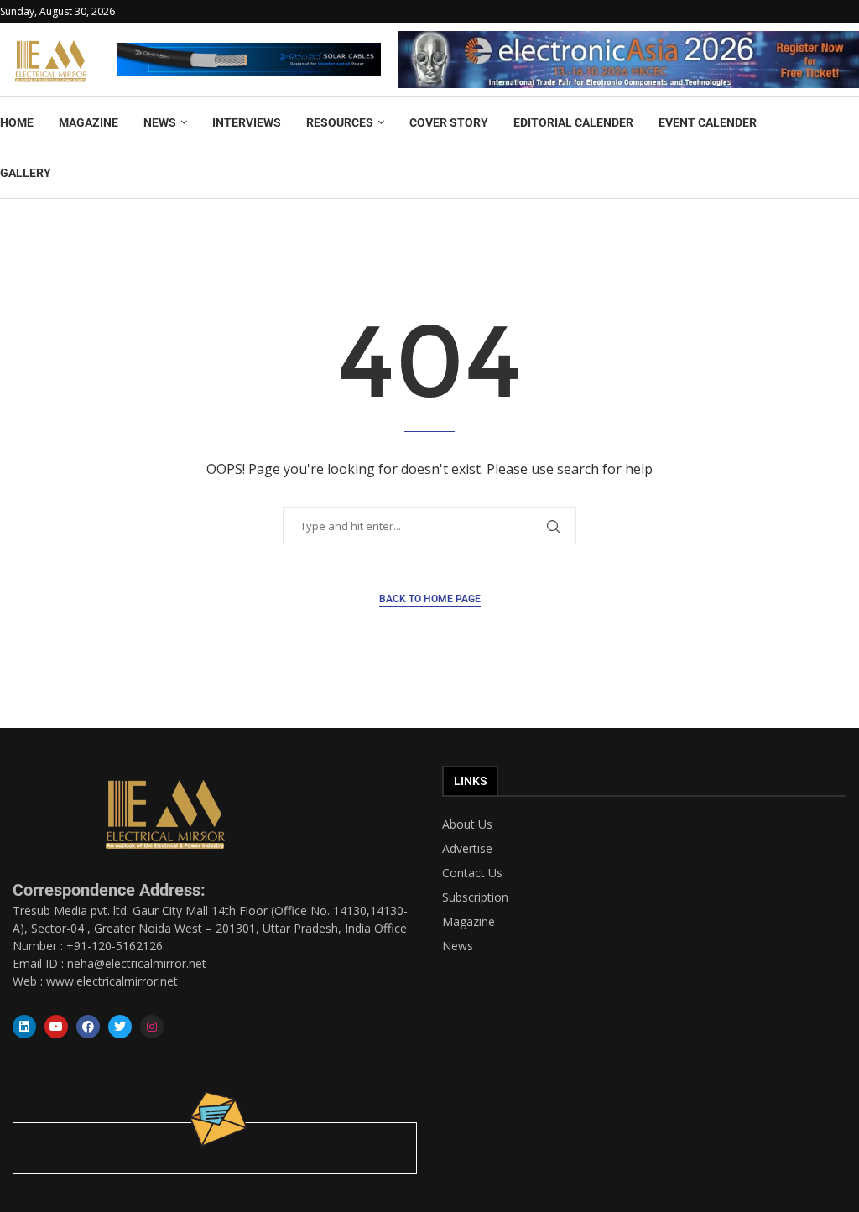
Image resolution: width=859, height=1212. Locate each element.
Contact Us (472, 873)
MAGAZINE (88, 122)
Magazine (468, 922)
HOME (17, 122)
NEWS (159, 122)
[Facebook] (88, 1026)
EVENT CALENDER (708, 122)
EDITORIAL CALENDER (573, 122)
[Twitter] (120, 1026)
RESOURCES (339, 122)
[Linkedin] (24, 1026)
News (457, 946)
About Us (467, 824)
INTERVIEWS (246, 122)
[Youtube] (56, 1026)
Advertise (467, 849)
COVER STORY (448, 122)
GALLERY (25, 172)
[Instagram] (152, 1026)
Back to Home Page (430, 599)
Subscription (475, 897)
